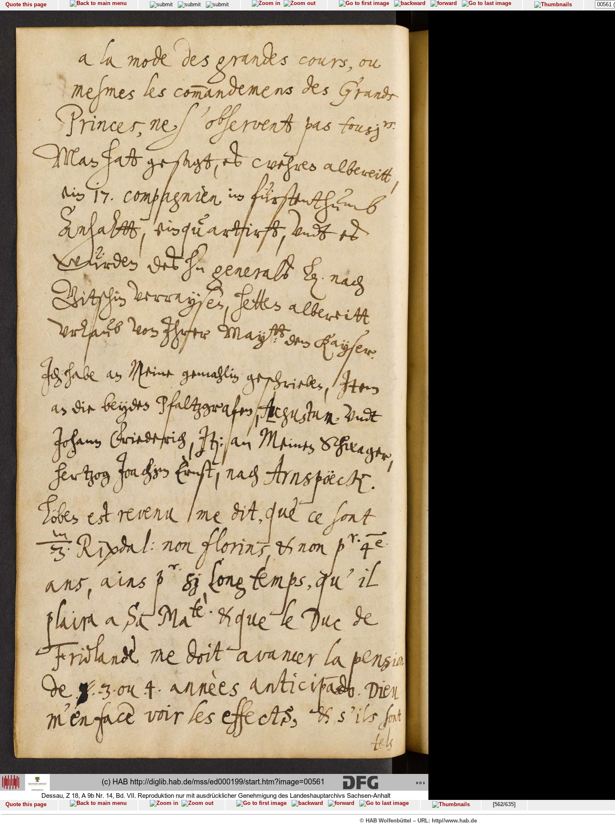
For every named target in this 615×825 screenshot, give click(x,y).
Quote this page (25, 4)
